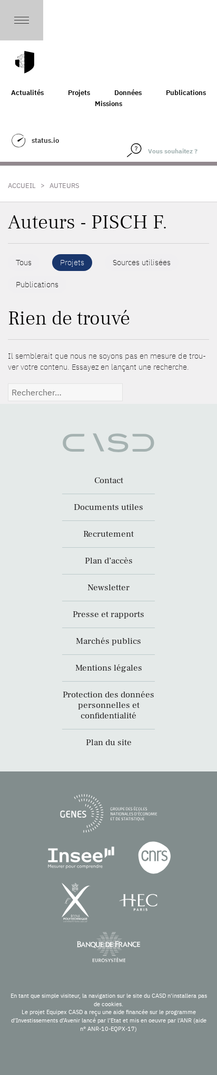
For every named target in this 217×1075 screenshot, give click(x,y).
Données (128, 93)
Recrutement (108, 534)
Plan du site (109, 742)
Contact (108, 480)
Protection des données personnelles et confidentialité (108, 705)
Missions (108, 104)
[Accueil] (24, 62)
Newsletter (108, 587)
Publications (186, 93)
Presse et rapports (108, 614)
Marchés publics (108, 641)
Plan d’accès (109, 561)
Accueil (22, 185)
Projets (79, 93)
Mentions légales (108, 668)
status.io (45, 140)
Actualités (27, 93)
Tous (24, 262)
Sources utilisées (142, 262)
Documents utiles (108, 507)
